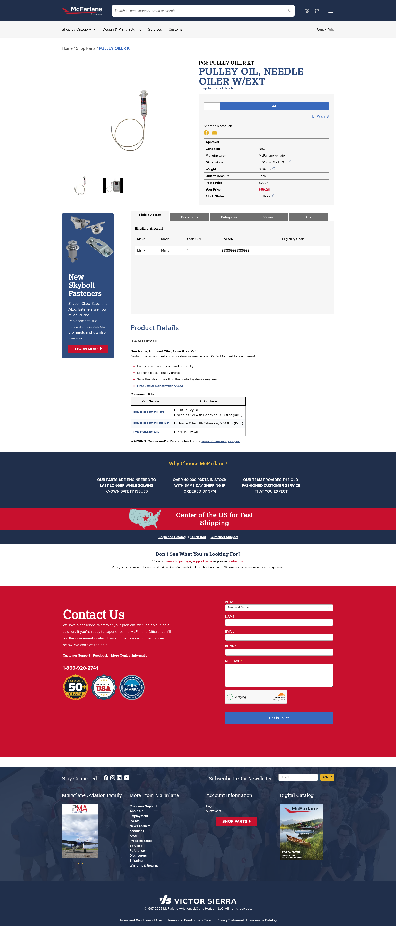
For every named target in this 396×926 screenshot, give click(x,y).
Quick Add (325, 29)
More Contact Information (130, 655)
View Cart (213, 811)
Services (155, 29)
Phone (230, 646)
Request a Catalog (172, 537)
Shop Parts (85, 48)
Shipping (136, 860)
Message (233, 661)
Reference (137, 850)
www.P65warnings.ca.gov (220, 441)
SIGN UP (327, 777)
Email (230, 631)
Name (230, 616)
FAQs (133, 835)
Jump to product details (216, 88)
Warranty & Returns (144, 865)
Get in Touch (279, 717)
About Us (136, 811)
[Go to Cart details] (316, 10)
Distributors (138, 855)
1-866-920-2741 (80, 668)
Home (67, 48)
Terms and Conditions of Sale (189, 920)
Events (134, 821)
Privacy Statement (230, 920)
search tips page (178, 561)
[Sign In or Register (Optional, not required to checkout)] (306, 10)
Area (230, 601)
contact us (235, 561)
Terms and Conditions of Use (140, 920)
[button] (88, 349)
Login (210, 806)
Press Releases (141, 840)
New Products (140, 825)
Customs (176, 29)
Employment (139, 816)
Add (274, 106)
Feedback (100, 655)
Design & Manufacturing (122, 29)
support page (202, 561)
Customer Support (224, 537)
